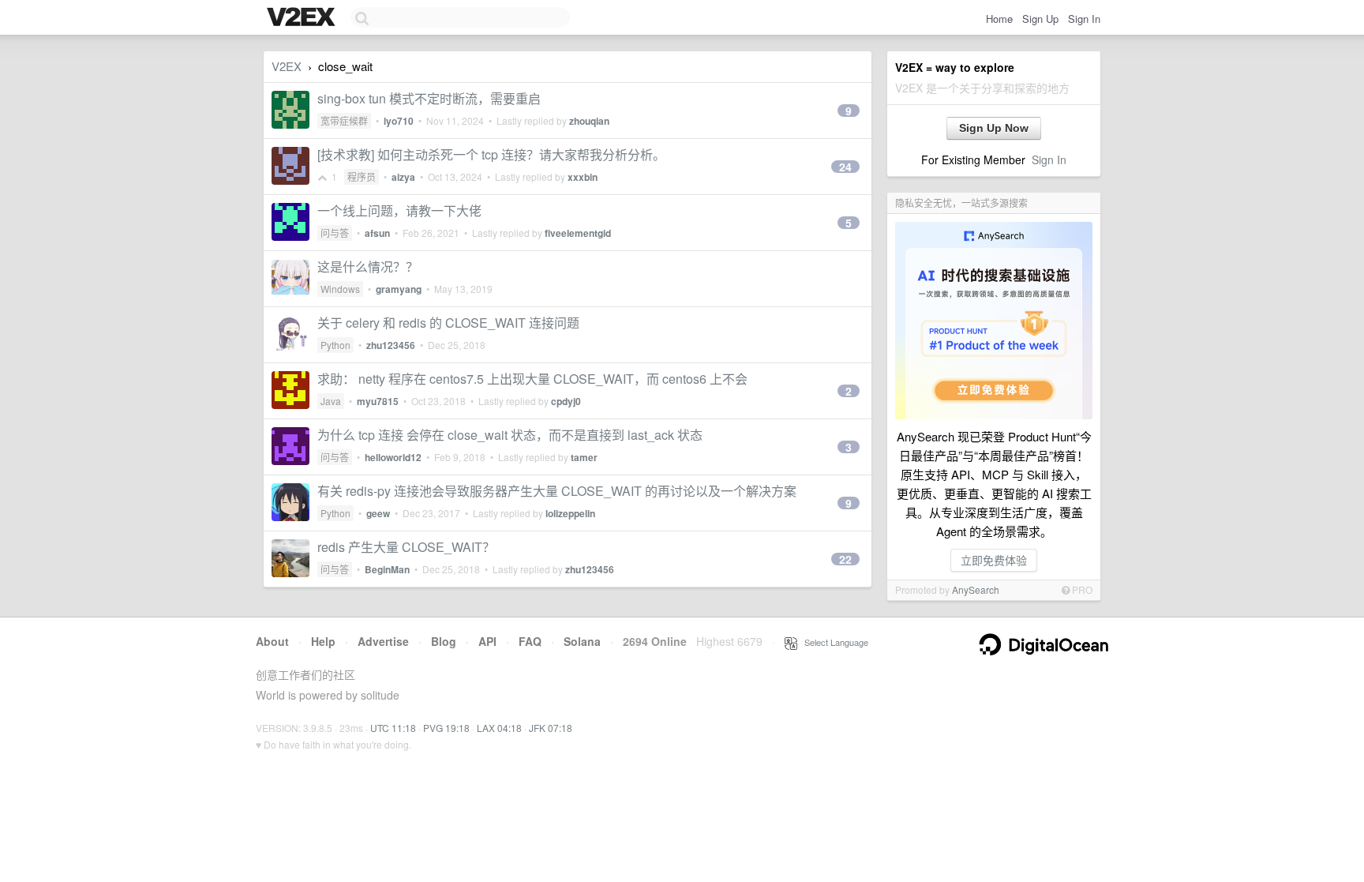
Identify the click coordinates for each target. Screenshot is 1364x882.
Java (330, 400)
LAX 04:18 (499, 727)
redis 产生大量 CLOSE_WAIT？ (406, 547)
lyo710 (399, 121)
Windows (340, 288)
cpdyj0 (566, 401)
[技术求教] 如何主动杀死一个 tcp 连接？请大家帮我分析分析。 (491, 154)
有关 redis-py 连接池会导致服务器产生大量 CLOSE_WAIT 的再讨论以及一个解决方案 (556, 491)
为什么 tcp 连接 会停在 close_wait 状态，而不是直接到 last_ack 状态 (510, 435)
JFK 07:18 (550, 727)
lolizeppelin (570, 513)
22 (845, 559)
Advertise (383, 641)
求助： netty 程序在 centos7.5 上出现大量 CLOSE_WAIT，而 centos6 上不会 (532, 379)
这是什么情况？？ (367, 266)
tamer (584, 457)
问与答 (334, 232)
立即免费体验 (994, 560)
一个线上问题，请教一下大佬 (399, 210)
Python (335, 344)
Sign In (1084, 18)
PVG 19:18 (446, 727)
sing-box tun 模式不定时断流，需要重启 (429, 98)
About (272, 641)
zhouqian (589, 121)
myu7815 (378, 401)
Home (999, 18)
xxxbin (583, 177)
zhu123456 (390, 345)
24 (845, 166)
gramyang (399, 289)
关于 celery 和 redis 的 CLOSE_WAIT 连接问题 (448, 322)
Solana (582, 641)
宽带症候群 (344, 120)
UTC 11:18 (393, 727)
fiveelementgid (578, 233)
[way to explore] (303, 18)
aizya (403, 177)
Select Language (832, 642)
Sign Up (1040, 18)
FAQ (530, 641)
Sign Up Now (994, 128)
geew (378, 513)
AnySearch (975, 589)
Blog (443, 641)
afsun (377, 233)
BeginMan (387, 569)
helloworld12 (393, 457)
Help (323, 641)
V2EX (287, 66)
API (487, 641)
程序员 (361, 176)
